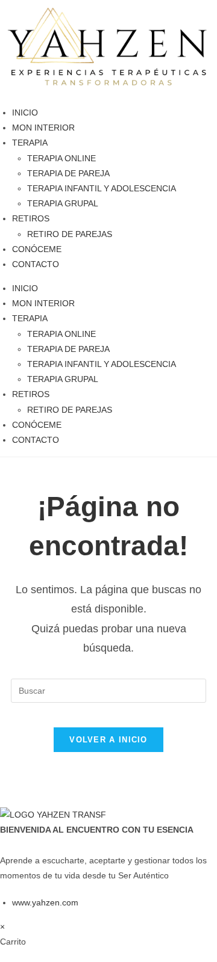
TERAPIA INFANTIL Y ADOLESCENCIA (101, 188)
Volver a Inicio (108, 739)
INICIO (25, 112)
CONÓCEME (36, 249)
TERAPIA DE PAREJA (68, 173)
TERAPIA (30, 142)
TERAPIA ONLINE (61, 158)
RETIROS (30, 218)
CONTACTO (35, 264)
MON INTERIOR (43, 127)
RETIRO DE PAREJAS (69, 234)
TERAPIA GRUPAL (62, 203)
